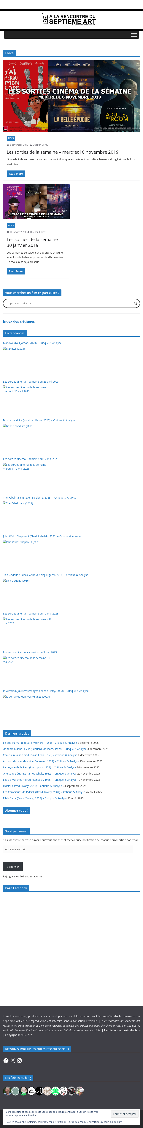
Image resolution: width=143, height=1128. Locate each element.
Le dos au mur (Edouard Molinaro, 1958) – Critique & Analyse (40, 742)
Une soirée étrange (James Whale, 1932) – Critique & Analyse (40, 773)
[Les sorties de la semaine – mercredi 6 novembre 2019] (71, 96)
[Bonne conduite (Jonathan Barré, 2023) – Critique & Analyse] (28, 438)
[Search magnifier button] (135, 303)
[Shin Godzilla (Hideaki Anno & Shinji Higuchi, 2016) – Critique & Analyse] (28, 593)
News (11, 138)
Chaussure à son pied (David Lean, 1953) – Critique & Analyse (40, 755)
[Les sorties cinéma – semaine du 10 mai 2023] (28, 631)
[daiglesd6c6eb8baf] (15, 1091)
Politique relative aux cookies (106, 1122)
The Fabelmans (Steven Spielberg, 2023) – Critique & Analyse (39, 497)
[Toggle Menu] (134, 35)
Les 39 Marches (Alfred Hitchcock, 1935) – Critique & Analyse (40, 779)
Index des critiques (19, 321)
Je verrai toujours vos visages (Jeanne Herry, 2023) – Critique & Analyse (46, 691)
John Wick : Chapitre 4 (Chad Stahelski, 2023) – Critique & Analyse (42, 536)
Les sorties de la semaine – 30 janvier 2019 (34, 242)
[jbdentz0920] (55, 1091)
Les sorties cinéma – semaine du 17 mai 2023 (30, 459)
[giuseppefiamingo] (7, 1091)
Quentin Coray (40, 144)
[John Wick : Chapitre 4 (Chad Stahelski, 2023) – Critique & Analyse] (28, 554)
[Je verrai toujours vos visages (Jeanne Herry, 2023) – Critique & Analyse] (28, 709)
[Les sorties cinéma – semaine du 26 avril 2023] (28, 399)
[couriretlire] (79, 1091)
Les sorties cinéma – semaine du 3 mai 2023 (30, 652)
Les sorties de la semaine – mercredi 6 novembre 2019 (63, 152)
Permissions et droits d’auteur (122, 1030)
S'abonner (13, 866)
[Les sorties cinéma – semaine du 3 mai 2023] (28, 670)
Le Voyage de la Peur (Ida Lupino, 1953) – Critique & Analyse (39, 767)
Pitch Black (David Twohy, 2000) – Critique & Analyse (35, 798)
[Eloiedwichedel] (71, 1091)
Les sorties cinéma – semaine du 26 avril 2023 (31, 381)
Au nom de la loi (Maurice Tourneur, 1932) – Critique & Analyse (41, 761)
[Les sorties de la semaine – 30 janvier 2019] (36, 201)
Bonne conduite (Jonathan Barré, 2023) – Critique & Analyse (39, 420)
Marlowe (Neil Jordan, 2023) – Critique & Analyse (32, 343)
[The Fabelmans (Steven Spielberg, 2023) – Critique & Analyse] (28, 515)
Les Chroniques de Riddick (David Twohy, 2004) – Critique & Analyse (44, 792)
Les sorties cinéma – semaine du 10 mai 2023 (30, 613)
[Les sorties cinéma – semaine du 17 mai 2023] (28, 477)
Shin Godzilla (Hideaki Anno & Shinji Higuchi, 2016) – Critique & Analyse (45, 575)
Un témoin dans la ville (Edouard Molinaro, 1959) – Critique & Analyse (45, 749)
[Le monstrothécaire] (63, 1091)
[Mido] (23, 1091)
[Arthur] (47, 1091)
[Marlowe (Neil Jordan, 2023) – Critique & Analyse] (28, 361)
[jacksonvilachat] (39, 1091)
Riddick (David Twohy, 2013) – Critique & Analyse (32, 786)
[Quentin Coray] (31, 1091)
